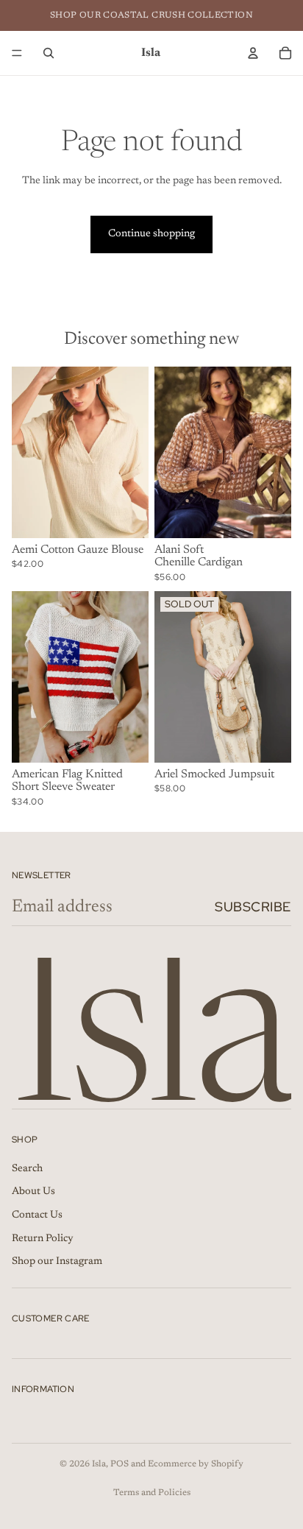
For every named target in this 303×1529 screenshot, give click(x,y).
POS (119, 1464)
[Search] (48, 53)
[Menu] (17, 53)
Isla (99, 1464)
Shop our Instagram (57, 1262)
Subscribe (253, 906)
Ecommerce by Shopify (195, 1464)
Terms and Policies (151, 1493)
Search (27, 1169)
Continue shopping (151, 234)
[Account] (253, 53)
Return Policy (43, 1239)
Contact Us (37, 1215)
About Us (33, 1192)
